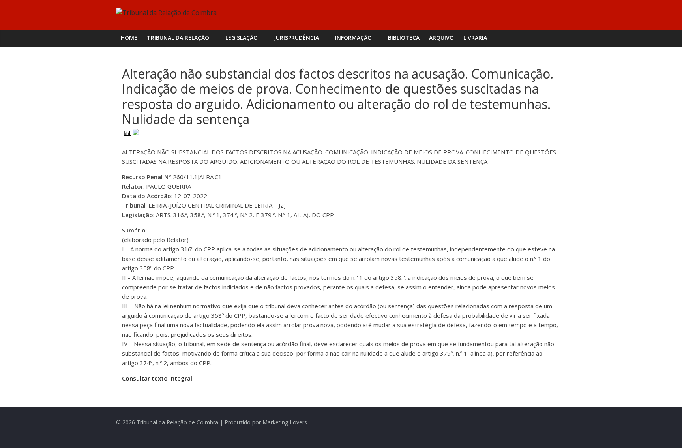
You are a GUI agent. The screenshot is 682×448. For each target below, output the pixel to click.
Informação (353, 37)
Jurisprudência (296, 37)
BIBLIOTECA (404, 37)
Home (129, 37)
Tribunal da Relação (178, 37)
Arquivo (441, 37)
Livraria (475, 37)
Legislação (241, 37)
